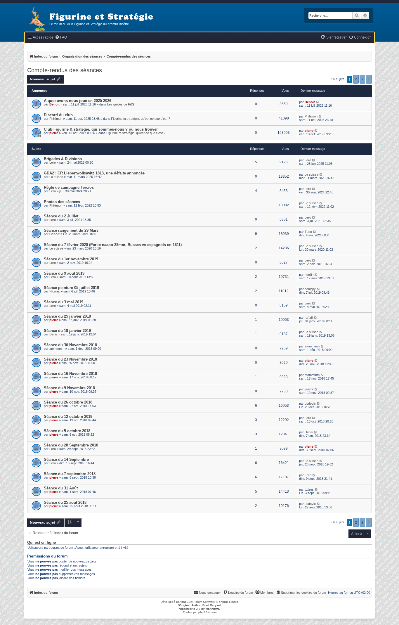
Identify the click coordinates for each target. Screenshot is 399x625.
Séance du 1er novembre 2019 (71, 259)
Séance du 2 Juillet (61, 216)
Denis (53, 334)
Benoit (54, 104)
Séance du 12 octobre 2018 (68, 416)
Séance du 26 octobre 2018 (68, 402)
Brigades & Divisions (63, 159)
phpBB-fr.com (207, 612)
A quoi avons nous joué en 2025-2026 (77, 100)
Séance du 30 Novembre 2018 (70, 345)
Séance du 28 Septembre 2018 (71, 445)
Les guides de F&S (120, 104)
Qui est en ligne (41, 542)
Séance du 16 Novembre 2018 (70, 373)
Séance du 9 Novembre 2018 (69, 388)
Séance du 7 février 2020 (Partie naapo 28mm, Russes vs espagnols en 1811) (113, 245)
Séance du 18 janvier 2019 (67, 330)
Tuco (308, 231)
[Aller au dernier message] (318, 102)
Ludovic (310, 403)
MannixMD (213, 608)
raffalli (309, 317)
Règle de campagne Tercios (69, 187)
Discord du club (58, 115)
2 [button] (356, 79)
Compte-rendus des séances (64, 70)
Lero (52, 162)
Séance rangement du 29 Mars (71, 230)
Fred (308, 475)
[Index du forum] (36, 19)
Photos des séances (62, 202)
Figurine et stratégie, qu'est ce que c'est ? (140, 118)
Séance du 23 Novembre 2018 (70, 359)
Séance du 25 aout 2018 (65, 502)
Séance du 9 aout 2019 (64, 273)
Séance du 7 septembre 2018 (70, 474)
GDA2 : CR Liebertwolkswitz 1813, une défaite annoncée (94, 173)
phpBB (186, 601)
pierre (53, 133)
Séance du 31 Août (61, 488)
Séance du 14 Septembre (66, 459)
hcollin (309, 274)
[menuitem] (61, 37)
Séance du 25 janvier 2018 (67, 316)
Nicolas (54, 291)
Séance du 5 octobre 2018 (67, 431)
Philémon (55, 118)
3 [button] (362, 79)
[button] (369, 79)
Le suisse (56, 177)
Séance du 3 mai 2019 (63, 302)
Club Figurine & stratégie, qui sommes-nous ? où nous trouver (101, 129)
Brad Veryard (211, 605)
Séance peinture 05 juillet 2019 (71, 287)
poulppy (310, 289)
